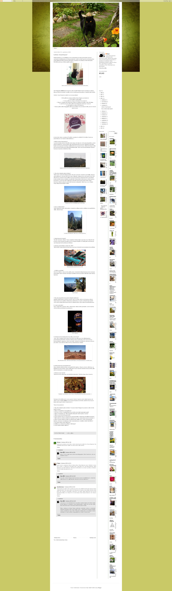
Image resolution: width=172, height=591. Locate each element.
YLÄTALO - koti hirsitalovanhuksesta (113, 498)
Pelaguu (58, 463)
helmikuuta (104, 122)
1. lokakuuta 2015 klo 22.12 (70, 476)
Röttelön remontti (66, 6)
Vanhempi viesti (93, 537)
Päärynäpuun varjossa (112, 260)
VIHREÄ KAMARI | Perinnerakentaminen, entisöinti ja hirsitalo (113, 172)
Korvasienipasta (113, 272)
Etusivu (55, 48)
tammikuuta (104, 124)
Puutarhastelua (113, 307)
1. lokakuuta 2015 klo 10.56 (66, 463)
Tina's (111, 475)
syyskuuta (104, 105)
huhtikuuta (104, 118)
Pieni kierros (115, 234)
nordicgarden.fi (113, 460)
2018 (102, 92)
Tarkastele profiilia (102, 68)
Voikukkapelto (112, 295)
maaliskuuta (104, 120)
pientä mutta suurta (112, 395)
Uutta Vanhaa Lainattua (112, 533)
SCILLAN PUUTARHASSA (113, 465)
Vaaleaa (115, 559)
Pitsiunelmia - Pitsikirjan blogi (113, 421)
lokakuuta (104, 103)
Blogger (99, 587)
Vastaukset (60, 450)
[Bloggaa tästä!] (68, 433)
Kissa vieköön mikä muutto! (107, 108)
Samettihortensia (60, 486)
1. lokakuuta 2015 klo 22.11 (70, 452)
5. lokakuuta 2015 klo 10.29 (70, 501)
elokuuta (103, 111)
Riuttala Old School (112, 353)
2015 (102, 98)
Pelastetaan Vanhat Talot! (112, 316)
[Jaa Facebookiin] (71, 433)
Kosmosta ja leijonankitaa (112, 409)
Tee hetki (111, 544)
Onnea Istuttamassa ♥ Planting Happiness (113, 566)
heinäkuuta (104, 112)
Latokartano (112, 449)
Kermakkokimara (113, 332)
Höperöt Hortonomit (112, 342)
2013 (102, 128)
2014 (102, 126)
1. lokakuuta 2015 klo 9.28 (66, 442)
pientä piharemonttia (112, 487)
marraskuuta (104, 101)
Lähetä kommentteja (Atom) (61, 539)
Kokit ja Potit (112, 270)
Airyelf (90, 587)
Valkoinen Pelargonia (112, 521)
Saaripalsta (112, 138)
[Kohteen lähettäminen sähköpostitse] (67, 433)
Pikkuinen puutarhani (112, 186)
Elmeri (61, 452)
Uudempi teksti (57, 537)
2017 (102, 94)
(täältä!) (62, 90)
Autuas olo (112, 230)
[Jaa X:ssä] (70, 433)
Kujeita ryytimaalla (112, 210)
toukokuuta (104, 116)
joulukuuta (104, 99)
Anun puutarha (112, 160)
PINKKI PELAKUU (112, 556)
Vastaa (58, 447)
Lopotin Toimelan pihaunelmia (112, 248)
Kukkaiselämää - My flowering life (113, 275)
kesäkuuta (104, 114)
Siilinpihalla (112, 370)
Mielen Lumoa (112, 238)
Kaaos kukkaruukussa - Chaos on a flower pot (113, 287)
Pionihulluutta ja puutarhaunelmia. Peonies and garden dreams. (113, 382)
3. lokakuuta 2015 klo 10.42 (69, 486)
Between (58, 442)
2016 (102, 96)
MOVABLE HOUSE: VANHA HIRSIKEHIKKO (113, 318)
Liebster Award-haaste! (106, 106)
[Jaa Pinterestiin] (72, 433)
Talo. (110, 362)
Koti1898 (111, 322)
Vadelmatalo (112, 509)
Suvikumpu (112, 220)
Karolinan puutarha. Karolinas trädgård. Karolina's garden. (112, 434)
